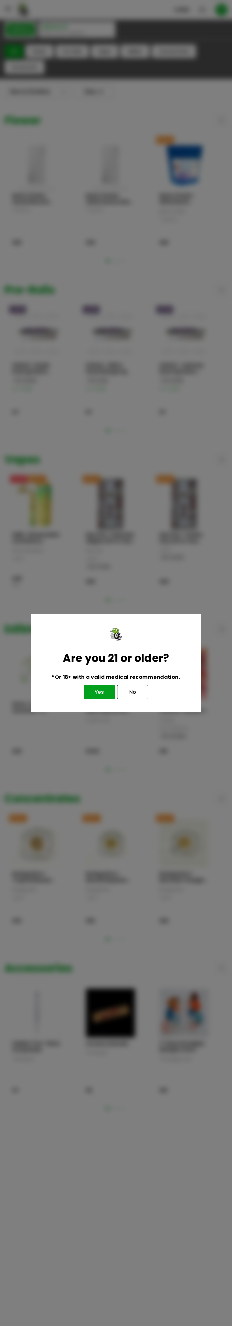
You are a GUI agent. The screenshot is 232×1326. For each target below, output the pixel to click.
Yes (99, 691)
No (132, 691)
